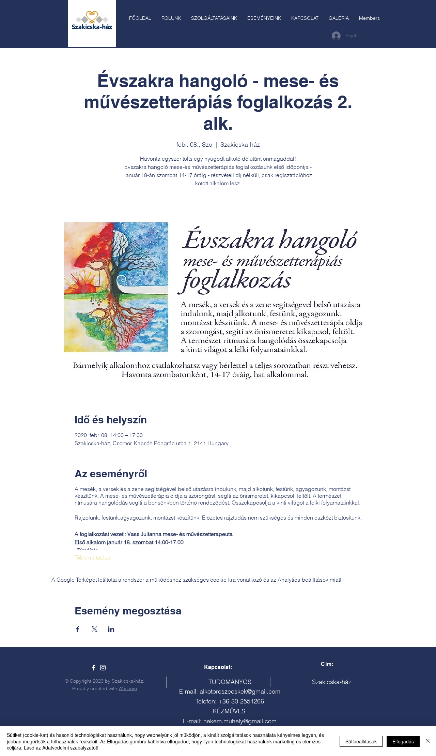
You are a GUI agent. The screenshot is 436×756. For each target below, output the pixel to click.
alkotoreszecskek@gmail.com (240, 691)
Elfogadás (403, 741)
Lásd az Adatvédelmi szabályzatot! (61, 747)
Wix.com (128, 688)
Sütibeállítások (361, 741)
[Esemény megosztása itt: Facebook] (78, 629)
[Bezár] (428, 741)
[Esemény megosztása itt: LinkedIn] (111, 629)
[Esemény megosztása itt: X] (94, 629)
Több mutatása (92, 557)
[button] (214, 18)
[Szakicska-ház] (93, 667)
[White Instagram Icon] (103, 667)
